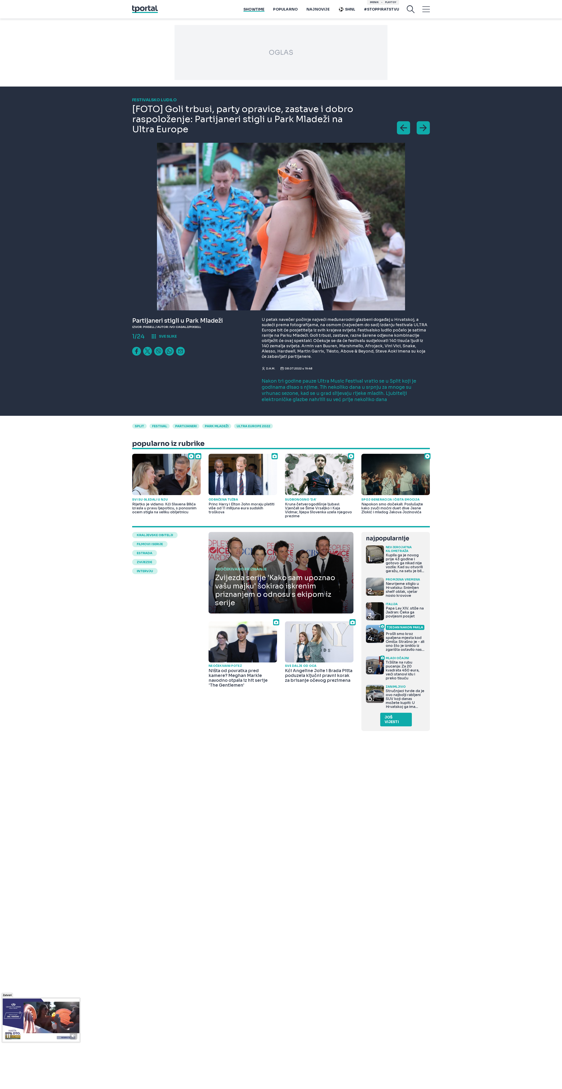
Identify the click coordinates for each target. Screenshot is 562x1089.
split (139, 426)
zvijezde (144, 562)
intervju (145, 571)
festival (159, 426)
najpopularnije (387, 538)
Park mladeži (217, 426)
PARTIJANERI (186, 426)
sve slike (168, 336)
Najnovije (318, 9)
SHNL (350, 9)
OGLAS (281, 52)
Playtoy (390, 2)
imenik (374, 2)
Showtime (253, 9)
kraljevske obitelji (155, 535)
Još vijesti (392, 719)
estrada (144, 553)
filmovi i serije (150, 544)
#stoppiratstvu (381, 9)
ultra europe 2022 (253, 426)
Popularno (285, 9)
